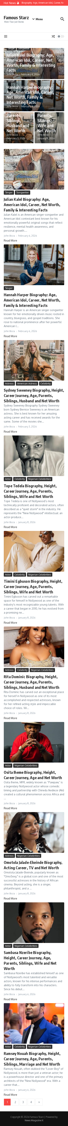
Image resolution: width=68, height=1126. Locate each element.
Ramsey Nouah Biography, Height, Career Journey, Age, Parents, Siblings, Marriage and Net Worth (32, 1058)
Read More (10, 240)
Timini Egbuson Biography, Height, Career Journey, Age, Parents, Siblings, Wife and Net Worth (33, 586)
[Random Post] (53, 36)
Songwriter (23, 48)
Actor (8, 478)
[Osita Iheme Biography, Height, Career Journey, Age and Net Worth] (34, 742)
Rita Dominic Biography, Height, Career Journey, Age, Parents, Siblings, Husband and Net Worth (31, 682)
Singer (11, 48)
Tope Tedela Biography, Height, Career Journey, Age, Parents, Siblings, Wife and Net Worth (30, 491)
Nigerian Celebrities (39, 478)
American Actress (27, 383)
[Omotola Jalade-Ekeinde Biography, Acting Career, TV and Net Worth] (34, 832)
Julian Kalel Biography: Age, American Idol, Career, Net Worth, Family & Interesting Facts (31, 62)
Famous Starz (16, 17)
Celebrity (45, 383)
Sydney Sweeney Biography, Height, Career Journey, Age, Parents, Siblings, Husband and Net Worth (34, 395)
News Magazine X (34, 1120)
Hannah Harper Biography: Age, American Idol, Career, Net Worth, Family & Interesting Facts (30, 94)
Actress (9, 383)
